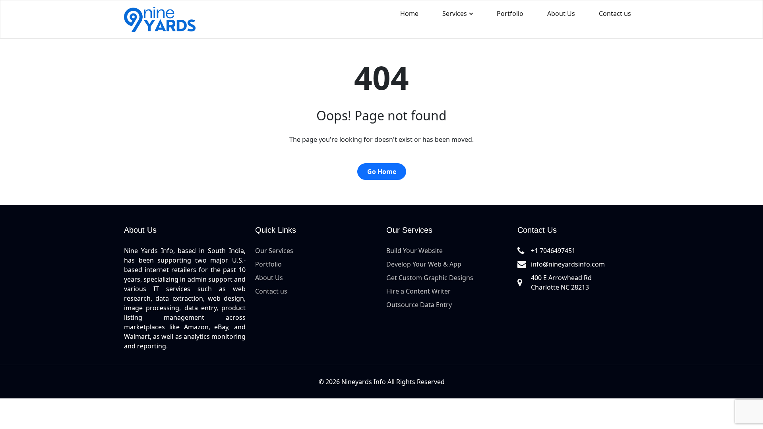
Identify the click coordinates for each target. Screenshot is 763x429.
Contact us (615, 13)
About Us (561, 13)
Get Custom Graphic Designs (429, 277)
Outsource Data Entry (419, 304)
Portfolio (510, 13)
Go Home (381, 171)
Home (409, 13)
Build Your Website (414, 250)
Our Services (274, 250)
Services (454, 13)
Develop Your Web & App (423, 264)
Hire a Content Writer (418, 291)
